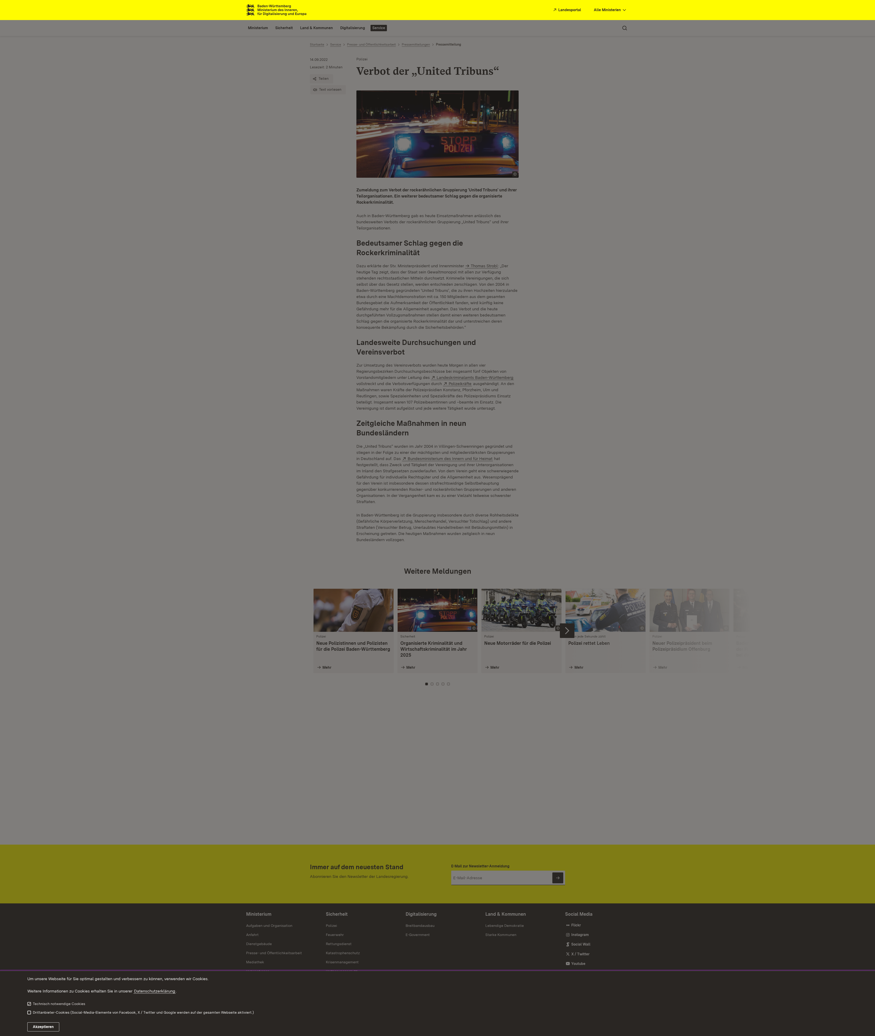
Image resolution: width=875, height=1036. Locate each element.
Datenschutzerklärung (154, 991)
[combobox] (610, 10)
